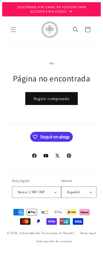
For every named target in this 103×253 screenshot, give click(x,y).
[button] (13, 30)
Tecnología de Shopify (58, 233)
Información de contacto (54, 241)
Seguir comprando (51, 98)
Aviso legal (88, 233)
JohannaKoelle (30, 233)
